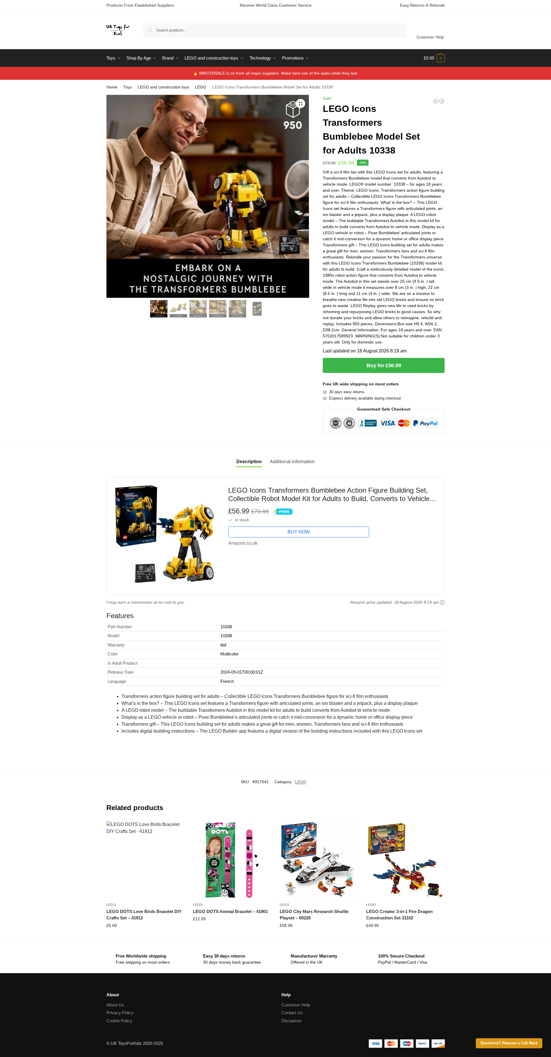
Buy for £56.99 (383, 365)
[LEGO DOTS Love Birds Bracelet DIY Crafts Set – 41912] (145, 860)
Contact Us (292, 1012)
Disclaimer (291, 1020)
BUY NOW (299, 531)
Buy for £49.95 (405, 938)
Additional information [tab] (292, 461)
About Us (115, 1004)
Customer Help (430, 37)
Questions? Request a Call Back (509, 1043)
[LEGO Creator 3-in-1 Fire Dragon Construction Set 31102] (405, 860)
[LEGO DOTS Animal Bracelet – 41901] (232, 860)
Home (111, 87)
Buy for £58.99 (319, 938)
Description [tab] (249, 461)
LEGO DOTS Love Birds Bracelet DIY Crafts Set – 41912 (144, 915)
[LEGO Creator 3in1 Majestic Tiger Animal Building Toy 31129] (442, 101)
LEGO (200, 87)
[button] (434, 58)
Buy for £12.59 (232, 931)
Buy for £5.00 (145, 938)
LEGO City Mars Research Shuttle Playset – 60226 (314, 915)
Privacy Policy (120, 1012)
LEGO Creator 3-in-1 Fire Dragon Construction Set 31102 (399, 915)
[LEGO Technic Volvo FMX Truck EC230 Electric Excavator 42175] (436, 101)
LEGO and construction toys (163, 87)
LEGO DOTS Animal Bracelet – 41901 (230, 911)
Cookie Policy (119, 1020)
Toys (127, 87)
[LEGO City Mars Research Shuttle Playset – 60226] (319, 860)
